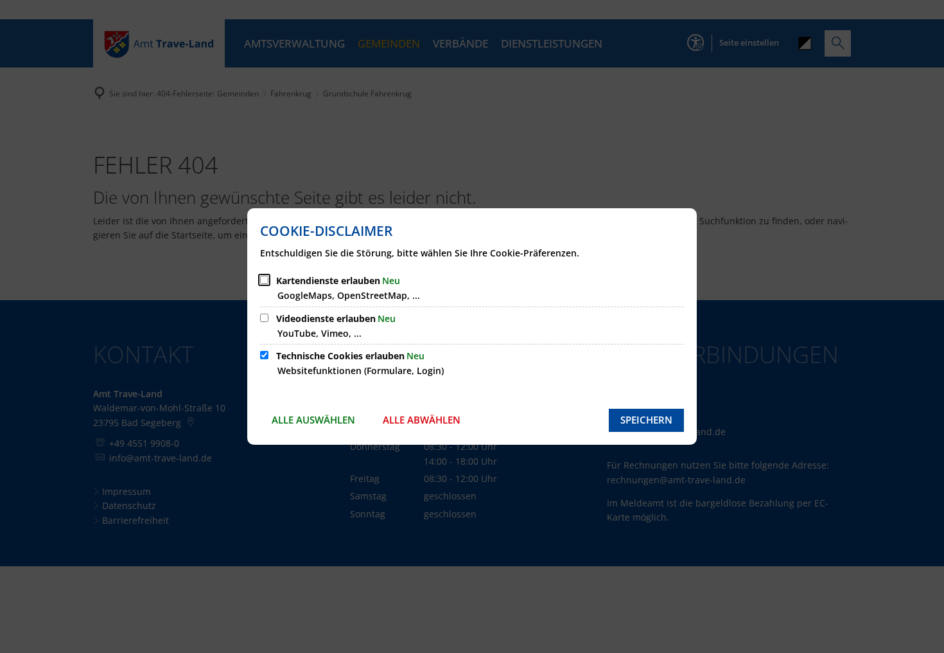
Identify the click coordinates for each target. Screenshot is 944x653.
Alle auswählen (313, 419)
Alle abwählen (421, 419)
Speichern (646, 419)
